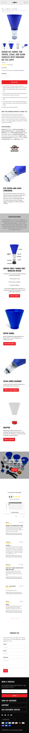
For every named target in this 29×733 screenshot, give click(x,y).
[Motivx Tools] (14, 2)
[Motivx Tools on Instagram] (9, 715)
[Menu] (2, 2)
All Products (15, 9)
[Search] (5, 2)
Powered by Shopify (17, 730)
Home (3, 9)
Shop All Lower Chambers (11, 390)
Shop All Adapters (9, 439)
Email (5, 650)
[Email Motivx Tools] (3, 715)
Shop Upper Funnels (9, 344)
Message (6, 657)
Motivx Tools (8, 730)
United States (7, 719)
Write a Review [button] (15, 512)
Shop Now (14, 470)
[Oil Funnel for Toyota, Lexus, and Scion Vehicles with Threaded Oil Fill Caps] (14, 27)
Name (5, 644)
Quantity (4, 73)
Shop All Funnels (14, 296)
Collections (8, 9)
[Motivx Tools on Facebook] (6, 715)
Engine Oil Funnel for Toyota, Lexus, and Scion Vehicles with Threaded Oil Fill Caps (14, 534)
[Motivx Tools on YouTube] (12, 715)
